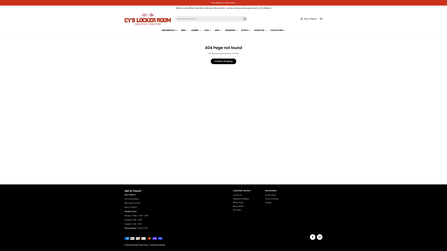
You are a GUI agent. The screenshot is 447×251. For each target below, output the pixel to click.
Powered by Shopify (157, 245)
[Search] (244, 18)
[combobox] (211, 19)
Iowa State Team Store (140, 245)
